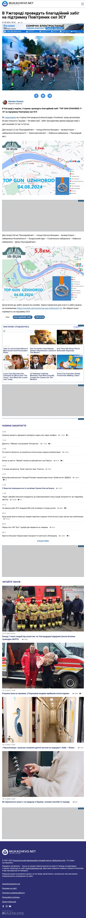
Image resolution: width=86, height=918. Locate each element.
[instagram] (6, 907)
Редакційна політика (11, 897)
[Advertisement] (43, 215)
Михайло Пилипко (16, 101)
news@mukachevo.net (11, 884)
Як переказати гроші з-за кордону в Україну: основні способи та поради (36, 802)
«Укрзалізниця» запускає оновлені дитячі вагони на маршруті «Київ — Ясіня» (38, 747)
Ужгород (39, 317)
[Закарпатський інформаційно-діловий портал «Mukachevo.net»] (17, 4)
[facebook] (3, 907)
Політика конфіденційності (13, 893)
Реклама (43, 28)
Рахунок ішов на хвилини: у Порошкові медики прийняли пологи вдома (35, 693)
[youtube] (10, 907)
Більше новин (43, 541)
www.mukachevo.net (34, 868)
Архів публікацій (9, 902)
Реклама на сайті (9, 888)
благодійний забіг (23, 317)
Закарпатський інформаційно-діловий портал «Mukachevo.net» (39, 860)
